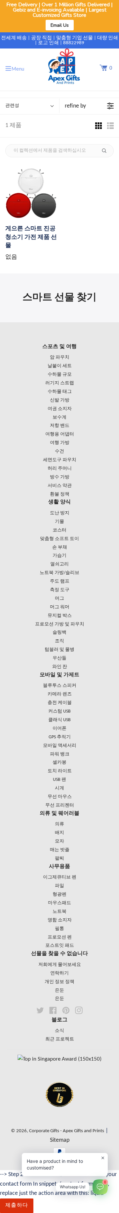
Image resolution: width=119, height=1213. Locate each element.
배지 (59, 832)
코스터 (59, 530)
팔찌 (59, 858)
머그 (59, 598)
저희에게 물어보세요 (59, 964)
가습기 (59, 555)
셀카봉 (59, 762)
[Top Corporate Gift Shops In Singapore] (59, 1059)
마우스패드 (59, 903)
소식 (59, 1030)
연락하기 (59, 973)
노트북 (59, 911)
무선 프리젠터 (59, 805)
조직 (59, 641)
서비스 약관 (60, 485)
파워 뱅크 (59, 754)
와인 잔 (59, 666)
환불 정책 (59, 494)
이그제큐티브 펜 (59, 877)
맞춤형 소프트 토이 (59, 538)
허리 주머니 (60, 468)
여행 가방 (59, 442)
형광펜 (59, 894)
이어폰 (59, 728)
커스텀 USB (59, 711)
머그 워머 (59, 607)
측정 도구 (59, 590)
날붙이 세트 (60, 366)
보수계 (59, 417)
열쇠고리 (59, 564)
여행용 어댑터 (59, 434)
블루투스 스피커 (59, 685)
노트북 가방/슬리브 (59, 572)
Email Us (60, 25)
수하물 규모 (60, 374)
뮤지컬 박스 (60, 615)
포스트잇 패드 (59, 945)
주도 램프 (59, 581)
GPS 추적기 (60, 737)
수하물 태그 (60, 391)
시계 (59, 788)
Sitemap (59, 1140)
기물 (59, 521)
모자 (59, 841)
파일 (59, 885)
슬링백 (59, 632)
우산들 (59, 658)
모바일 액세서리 (59, 745)
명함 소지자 (60, 920)
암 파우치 (59, 357)
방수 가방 (59, 477)
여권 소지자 (60, 408)
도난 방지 (59, 513)
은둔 (59, 990)
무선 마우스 (60, 796)
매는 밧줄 (59, 849)
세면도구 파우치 (59, 460)
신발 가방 (59, 400)
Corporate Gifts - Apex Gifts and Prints (66, 1131)
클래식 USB (59, 720)
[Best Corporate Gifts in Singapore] (59, 1115)
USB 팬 (59, 779)
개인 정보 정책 (59, 981)
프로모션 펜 (60, 937)
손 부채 (59, 547)
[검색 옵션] (107, 150)
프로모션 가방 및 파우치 (59, 624)
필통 (59, 928)
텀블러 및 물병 (59, 649)
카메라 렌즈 (60, 694)
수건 (59, 451)
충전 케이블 (60, 702)
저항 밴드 (59, 425)
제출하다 (16, 1205)
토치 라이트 (60, 771)
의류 (59, 824)
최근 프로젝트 (59, 1039)
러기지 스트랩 (59, 383)
